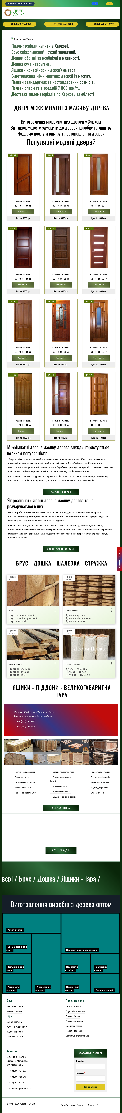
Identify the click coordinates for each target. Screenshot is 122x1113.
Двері (10, 1000)
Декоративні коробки (100, 777)
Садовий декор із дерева (64, 797)
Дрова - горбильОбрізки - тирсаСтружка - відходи (78, 672)
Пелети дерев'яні (74, 1031)
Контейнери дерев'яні (24, 772)
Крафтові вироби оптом (20, 4)
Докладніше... (61, 807)
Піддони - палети (15, 1036)
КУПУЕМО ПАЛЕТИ (119, 559)
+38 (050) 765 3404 (62, 24)
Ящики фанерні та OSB (25, 793)
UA (95, 4)
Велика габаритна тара (63, 772)
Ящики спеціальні (22, 787)
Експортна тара (21, 777)
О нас (99, 1105)
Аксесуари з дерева (99, 782)
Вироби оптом (68, 1105)
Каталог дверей (61, 491)
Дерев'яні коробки (61, 791)
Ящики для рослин (99, 787)
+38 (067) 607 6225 (103, 24)
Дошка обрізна (73, 1016)
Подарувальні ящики (100, 772)
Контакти (12, 1051)
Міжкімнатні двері (15, 1006)
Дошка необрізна (74, 1021)
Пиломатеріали (75, 1000)
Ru (110, 4)
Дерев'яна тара (59, 786)
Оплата (91, 1105)
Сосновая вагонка (75, 1026)
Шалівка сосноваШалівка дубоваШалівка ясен (20, 672)
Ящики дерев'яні (15, 1031)
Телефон (80, 1073)
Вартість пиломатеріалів (77, 1035)
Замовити (23, 212)
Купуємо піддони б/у (17, 1027)
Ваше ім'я (80, 1061)
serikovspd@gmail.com (20, 1088)
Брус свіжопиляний (75, 1011)
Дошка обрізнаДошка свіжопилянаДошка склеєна (79, 618)
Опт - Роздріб (61, 850)
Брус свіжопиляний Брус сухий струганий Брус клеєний (23, 618)
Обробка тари (97, 793)
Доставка (81, 1105)
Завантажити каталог (61, 548)
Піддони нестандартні (24, 782)
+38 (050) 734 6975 (20, 24)
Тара (9, 1016)
